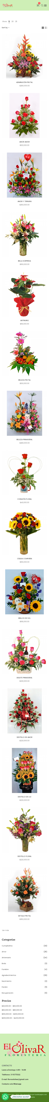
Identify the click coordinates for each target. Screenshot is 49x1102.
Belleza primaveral (24, 439)
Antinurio (24, 320)
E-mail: (5, 1079)
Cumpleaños (7, 946)
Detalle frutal (24, 916)
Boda (4, 963)
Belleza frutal (24, 380)
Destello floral (25, 856)
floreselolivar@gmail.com (18, 1079)
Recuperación (7, 993)
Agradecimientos (9, 975)
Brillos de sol (24, 618)
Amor (4, 952)
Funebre (5, 969)
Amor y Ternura (25, 201)
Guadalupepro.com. (40, 1094)
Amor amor (24, 142)
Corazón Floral (24, 499)
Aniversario (6, 957)
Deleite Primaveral (24, 678)
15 (9, 21)
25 (16, 21)
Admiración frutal (24, 82)
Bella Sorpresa (24, 261)
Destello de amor (24, 737)
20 (13, 21)
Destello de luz (24, 797)
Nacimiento (6, 981)
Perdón (5, 987)
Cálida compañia (24, 558)
